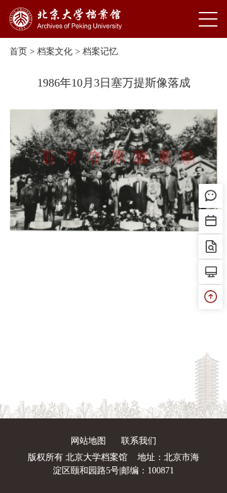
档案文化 (55, 51)
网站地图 (88, 441)
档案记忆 (100, 51)
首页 (18, 51)
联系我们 (138, 441)
